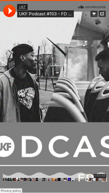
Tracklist (94, 14)
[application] (9, 11)
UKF (22, 7)
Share (102, 14)
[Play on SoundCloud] (91, 6)
